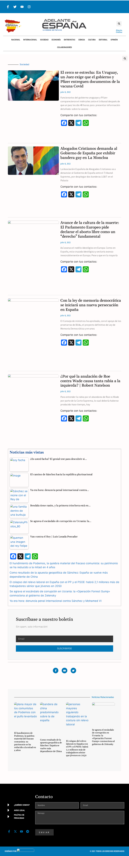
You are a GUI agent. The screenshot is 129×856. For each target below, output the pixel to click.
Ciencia (81, 40)
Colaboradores (64, 47)
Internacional (30, 40)
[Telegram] (27, 831)
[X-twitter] (15, 831)
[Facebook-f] (8, 7)
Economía (56, 40)
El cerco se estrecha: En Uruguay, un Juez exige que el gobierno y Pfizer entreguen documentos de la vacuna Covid (90, 79)
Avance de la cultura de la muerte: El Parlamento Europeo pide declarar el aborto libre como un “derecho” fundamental (89, 229)
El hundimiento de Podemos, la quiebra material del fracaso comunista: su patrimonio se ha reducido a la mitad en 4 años (25, 742)
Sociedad (44, 40)
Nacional (15, 40)
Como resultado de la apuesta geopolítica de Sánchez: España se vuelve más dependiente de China (51, 745)
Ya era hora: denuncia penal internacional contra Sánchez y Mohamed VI (55, 600)
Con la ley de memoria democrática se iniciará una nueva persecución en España (90, 305)
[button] (119, 23)
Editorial (103, 40)
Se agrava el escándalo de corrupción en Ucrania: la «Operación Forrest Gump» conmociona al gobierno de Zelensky (103, 737)
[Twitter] (15, 7)
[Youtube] (22, 7)
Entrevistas (69, 40)
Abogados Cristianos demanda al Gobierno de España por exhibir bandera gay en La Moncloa (88, 153)
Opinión (114, 40)
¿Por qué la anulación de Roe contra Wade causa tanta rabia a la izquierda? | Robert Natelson (90, 381)
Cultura (92, 40)
